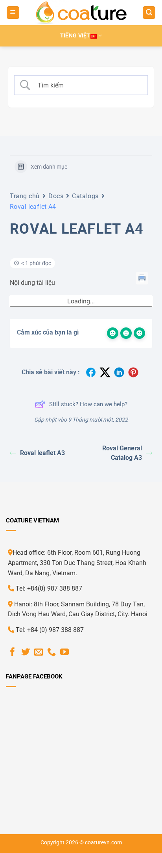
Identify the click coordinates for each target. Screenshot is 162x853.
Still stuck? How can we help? (88, 404)
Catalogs (85, 196)
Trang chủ (25, 196)
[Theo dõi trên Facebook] (12, 653)
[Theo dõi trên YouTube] (64, 653)
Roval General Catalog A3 (122, 452)
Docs (55, 196)
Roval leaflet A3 (42, 453)
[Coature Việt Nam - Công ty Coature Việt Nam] (81, 12)
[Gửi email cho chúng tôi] (38, 653)
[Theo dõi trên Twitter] (25, 653)
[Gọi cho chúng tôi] (51, 653)
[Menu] (13, 12)
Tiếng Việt (75, 35)
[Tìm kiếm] (149, 12)
